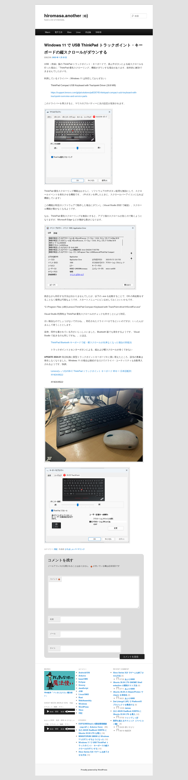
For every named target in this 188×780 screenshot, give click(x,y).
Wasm (47, 32)
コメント (55, 579)
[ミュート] (66, 711)
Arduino (82, 675)
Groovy (82, 685)
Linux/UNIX (84, 694)
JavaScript (83, 688)
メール (53, 633)
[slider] (70, 711)
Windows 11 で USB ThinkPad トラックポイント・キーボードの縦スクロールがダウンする (94, 745)
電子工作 (58, 32)
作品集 (88, 32)
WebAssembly (85, 700)
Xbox (69, 32)
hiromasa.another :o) (66, 15)
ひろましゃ (69, 549)
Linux (78, 32)
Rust (81, 697)
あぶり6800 (130, 679)
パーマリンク (79, 549)
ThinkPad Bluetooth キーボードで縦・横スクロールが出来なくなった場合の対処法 (91, 342)
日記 (55, 549)
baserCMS (83, 678)
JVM (81, 691)
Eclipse (82, 682)
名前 (52, 619)
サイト (53, 648)
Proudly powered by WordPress (94, 769)
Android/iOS (84, 672)
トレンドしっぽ (131, 717)
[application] (59, 711)
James (128, 708)
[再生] (48, 711)
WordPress (84, 706)
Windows (83, 703)
